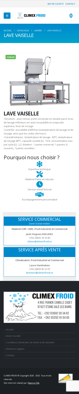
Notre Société (56, 4)
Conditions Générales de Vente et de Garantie (30, 342)
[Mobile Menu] (7, 16)
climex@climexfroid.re (39, 241)
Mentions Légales (15, 348)
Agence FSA (33, 383)
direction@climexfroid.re (39, 272)
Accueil (9, 329)
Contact (70, 4)
